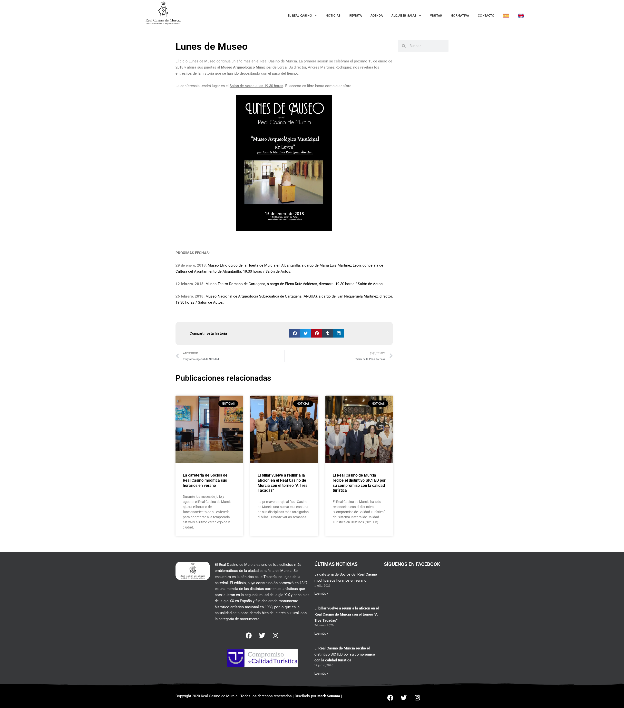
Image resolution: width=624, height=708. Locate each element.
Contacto (486, 15)
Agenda (376, 15)
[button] (294, 333)
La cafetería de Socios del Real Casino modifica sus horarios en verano (205, 480)
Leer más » (321, 593)
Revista (355, 15)
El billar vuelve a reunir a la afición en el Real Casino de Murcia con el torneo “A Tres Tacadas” (282, 483)
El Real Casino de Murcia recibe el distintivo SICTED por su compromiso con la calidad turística (359, 483)
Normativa (460, 15)
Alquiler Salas (404, 15)
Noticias (333, 15)
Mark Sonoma (328, 696)
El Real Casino (300, 15)
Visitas (436, 15)
